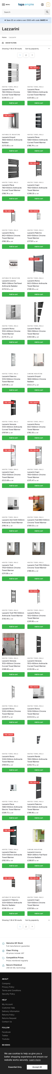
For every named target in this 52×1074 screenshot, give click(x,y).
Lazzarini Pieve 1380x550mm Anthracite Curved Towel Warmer (37, 92)
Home (4, 37)
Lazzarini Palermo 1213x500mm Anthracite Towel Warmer (12, 854)
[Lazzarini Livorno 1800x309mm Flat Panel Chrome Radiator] (38, 835)
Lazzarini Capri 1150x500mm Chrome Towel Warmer (36, 474)
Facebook (6, 1032)
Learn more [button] (35, 1060)
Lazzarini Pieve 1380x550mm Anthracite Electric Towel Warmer (12, 806)
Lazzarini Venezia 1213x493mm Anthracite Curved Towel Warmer (12, 427)
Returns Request (9, 1018)
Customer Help (8, 1008)
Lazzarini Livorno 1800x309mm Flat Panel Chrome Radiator (37, 854)
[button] (48, 5)
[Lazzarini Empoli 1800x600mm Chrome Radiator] (38, 359)
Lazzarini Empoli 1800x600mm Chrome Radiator (36, 379)
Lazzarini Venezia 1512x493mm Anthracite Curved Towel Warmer (37, 663)
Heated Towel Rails (10, 87)
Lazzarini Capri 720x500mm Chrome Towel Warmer (36, 902)
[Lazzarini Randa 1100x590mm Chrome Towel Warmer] (38, 312)
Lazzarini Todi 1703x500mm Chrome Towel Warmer (11, 567)
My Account (7, 1004)
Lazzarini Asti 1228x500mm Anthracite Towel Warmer (13, 521)
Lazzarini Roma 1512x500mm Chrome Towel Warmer (36, 615)
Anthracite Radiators (11, 134)
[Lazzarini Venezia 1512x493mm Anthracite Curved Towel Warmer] (38, 644)
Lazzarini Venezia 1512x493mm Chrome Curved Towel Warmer (11, 663)
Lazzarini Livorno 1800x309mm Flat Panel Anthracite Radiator (12, 283)
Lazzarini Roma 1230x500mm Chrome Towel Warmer (36, 711)
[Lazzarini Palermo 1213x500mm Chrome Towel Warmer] (13, 359)
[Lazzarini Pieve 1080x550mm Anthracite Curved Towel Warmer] (38, 120)
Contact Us (7, 1021)
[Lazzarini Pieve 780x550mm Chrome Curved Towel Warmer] (13, 73)
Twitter (5, 1035)
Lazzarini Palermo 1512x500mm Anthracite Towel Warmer (37, 806)
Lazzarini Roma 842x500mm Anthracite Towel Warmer (37, 283)
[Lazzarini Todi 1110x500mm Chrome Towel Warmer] (38, 548)
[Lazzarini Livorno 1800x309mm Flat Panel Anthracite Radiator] (13, 264)
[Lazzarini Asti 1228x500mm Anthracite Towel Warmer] (13, 503)
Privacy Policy (8, 987)
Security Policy (8, 994)
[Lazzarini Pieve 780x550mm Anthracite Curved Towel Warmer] (13, 168)
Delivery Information (10, 1011)
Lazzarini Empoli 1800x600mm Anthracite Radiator (12, 140)
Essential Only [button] (15, 1067)
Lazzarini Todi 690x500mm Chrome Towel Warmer (38, 521)
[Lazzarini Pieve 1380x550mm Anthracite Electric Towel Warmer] (13, 787)
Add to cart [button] (13, 103)
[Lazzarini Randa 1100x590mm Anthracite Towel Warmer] (38, 740)
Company (6, 983)
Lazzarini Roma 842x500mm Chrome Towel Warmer (36, 427)
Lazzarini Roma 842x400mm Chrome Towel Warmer (11, 235)
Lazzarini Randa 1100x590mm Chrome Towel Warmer (36, 331)
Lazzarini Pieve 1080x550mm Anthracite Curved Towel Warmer (37, 140)
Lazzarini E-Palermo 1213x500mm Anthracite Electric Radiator (12, 902)
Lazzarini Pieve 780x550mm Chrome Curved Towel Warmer (11, 92)
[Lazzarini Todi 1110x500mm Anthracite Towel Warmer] (13, 596)
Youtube (5, 1039)
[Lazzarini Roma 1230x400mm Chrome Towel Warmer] (13, 692)
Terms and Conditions (11, 990)
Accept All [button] (37, 1067)
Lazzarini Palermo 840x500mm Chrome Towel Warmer (36, 235)
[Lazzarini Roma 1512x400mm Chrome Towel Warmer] (13, 312)
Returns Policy (8, 1015)
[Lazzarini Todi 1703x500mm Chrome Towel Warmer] (13, 548)
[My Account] (42, 5)
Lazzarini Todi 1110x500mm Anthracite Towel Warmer (13, 614)
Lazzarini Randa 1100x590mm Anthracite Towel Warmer (37, 759)
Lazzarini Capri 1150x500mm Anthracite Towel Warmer (37, 187)
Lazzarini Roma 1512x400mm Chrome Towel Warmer (11, 331)
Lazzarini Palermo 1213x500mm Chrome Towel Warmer (11, 379)
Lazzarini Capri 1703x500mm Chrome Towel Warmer (11, 474)
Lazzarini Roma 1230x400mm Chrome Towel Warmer (11, 711)
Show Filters (11, 43)
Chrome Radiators (34, 373)
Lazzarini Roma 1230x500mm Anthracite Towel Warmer (12, 759)
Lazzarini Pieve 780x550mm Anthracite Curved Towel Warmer (12, 187)
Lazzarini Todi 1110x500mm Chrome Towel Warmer (38, 566)
